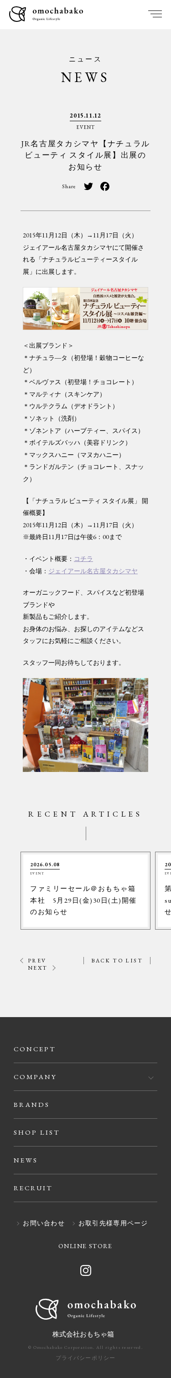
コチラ (83, 559)
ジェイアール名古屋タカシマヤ (93, 571)
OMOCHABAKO (46, 14)
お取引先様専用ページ (113, 1223)
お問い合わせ (44, 1223)
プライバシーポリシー (86, 1358)
